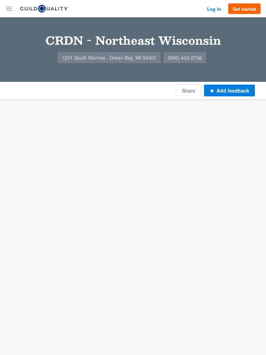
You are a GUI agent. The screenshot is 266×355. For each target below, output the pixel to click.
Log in (214, 9)
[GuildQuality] (44, 8)
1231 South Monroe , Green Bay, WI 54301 (109, 57)
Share (188, 90)
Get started (244, 9)
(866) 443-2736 (185, 57)
